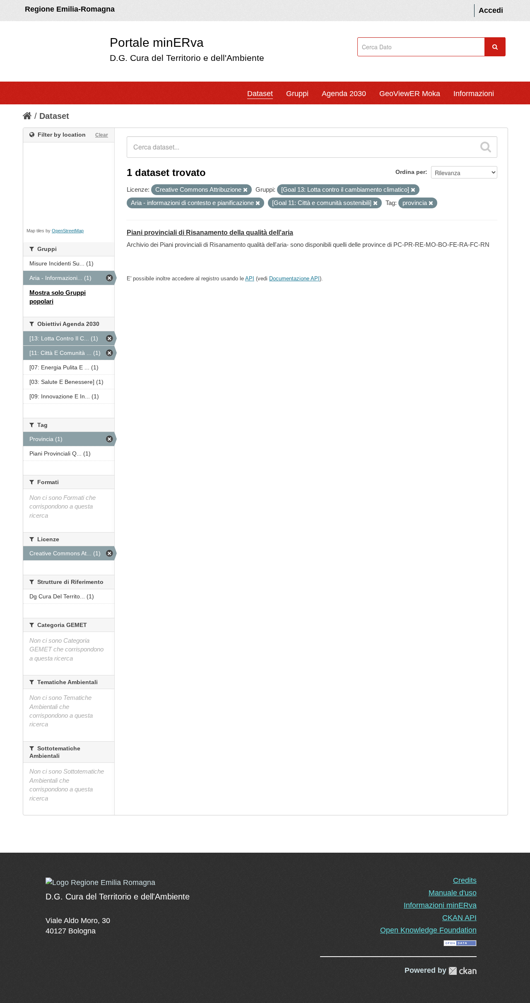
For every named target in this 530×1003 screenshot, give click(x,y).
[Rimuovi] (245, 190)
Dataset (260, 93)
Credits (465, 880)
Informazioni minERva (440, 905)
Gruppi (297, 93)
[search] (485, 147)
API (249, 278)
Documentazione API (294, 278)
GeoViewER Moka (409, 93)
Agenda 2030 (344, 93)
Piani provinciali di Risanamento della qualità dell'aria (210, 232)
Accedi (491, 10)
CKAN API (459, 918)
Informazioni (473, 93)
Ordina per (410, 172)
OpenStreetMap (68, 230)
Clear (101, 135)
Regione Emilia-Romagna (70, 9)
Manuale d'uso (453, 893)
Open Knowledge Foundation (428, 930)
